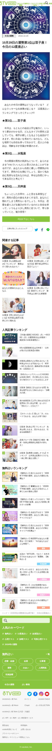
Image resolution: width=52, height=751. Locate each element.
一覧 (48, 654)
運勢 (9, 668)
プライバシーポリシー (10, 733)
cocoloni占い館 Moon (10, 705)
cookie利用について (9, 729)
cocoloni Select (44, 699)
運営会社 (5, 725)
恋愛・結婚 (9, 661)
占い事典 (26, 684)
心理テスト (10, 639)
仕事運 (42, 661)
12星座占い (22, 634)
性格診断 (9, 674)
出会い (26, 668)
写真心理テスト (41, 639)
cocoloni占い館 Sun (9, 699)
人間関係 (42, 668)
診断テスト (24, 639)
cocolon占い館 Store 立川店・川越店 (16, 712)
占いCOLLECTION (43, 705)
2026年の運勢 (11, 644)
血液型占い (37, 634)
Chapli (27, 705)
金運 (26, 661)
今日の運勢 (9, 36)
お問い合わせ (26, 729)
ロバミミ (27, 699)
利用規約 (24, 725)
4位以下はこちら (26, 219)
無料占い (9, 634)
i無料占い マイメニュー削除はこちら (16, 737)
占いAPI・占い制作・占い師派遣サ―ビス (17, 718)
